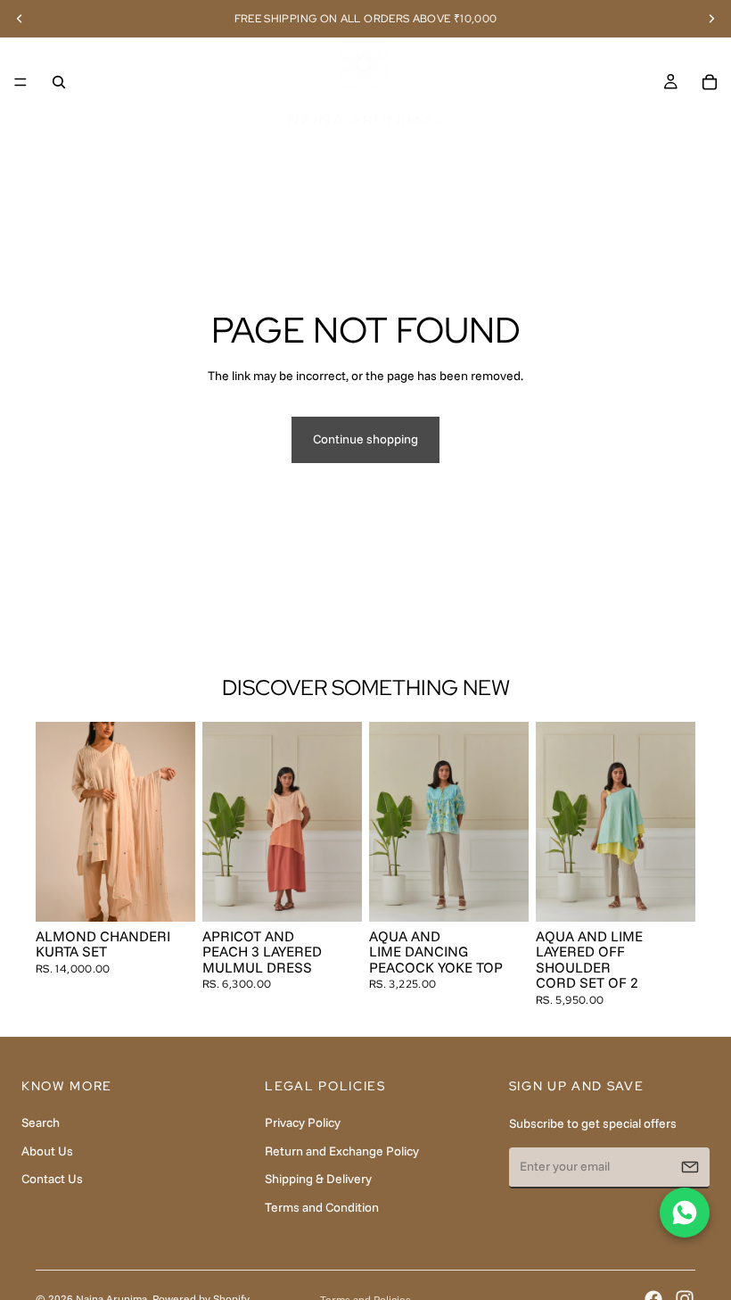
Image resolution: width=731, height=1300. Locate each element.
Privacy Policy (303, 1122)
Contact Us (52, 1179)
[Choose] (168, 894)
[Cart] (709, 82)
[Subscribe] (690, 1167)
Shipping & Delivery (318, 1179)
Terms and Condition (322, 1207)
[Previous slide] (55, 821)
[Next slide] (175, 821)
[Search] (58, 82)
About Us (47, 1151)
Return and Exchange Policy (342, 1151)
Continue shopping (365, 439)
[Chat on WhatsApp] (685, 1213)
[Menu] (20, 82)
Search (40, 1122)
